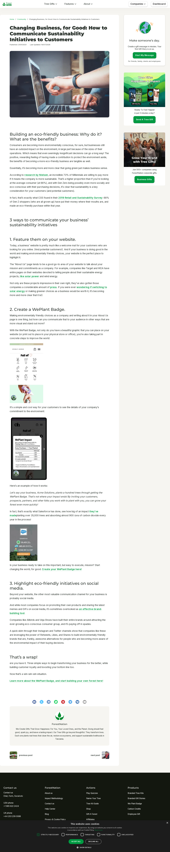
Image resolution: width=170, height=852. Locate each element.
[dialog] (85, 836)
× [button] (167, 823)
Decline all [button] (93, 841)
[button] (85, 847)
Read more (99, 830)
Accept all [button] (76, 841)
